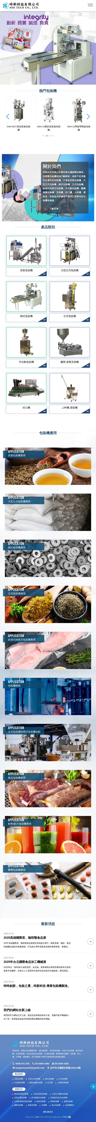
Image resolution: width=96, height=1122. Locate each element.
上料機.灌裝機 (62, 1083)
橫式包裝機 (49, 1079)
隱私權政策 (48, 1112)
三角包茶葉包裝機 (40, 1094)
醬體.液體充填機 (36, 1083)
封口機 (49, 1083)
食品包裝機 (56, 1105)
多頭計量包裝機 (20, 1098)
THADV (65, 1117)
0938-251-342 (23, 1063)
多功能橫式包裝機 (38, 1098)
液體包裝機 (68, 1101)
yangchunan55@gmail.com (30, 1068)
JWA (37, 1117)
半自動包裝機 (19, 1083)
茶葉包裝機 (18, 1079)
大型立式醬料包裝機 (60, 1094)
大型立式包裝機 (34, 1079)
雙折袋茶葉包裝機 (21, 1094)
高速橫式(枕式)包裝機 (58, 1098)
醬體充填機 (18, 1105)
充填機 (44, 1105)
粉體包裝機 (54, 1101)
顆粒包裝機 (41, 1101)
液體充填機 (32, 1105)
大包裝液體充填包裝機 (23, 1101)
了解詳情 (54, 208)
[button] (93, 47)
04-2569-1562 (62, 1063)
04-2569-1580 (42, 1063)
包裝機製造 (69, 1105)
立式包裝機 (63, 1079)
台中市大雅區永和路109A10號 (65, 1068)
